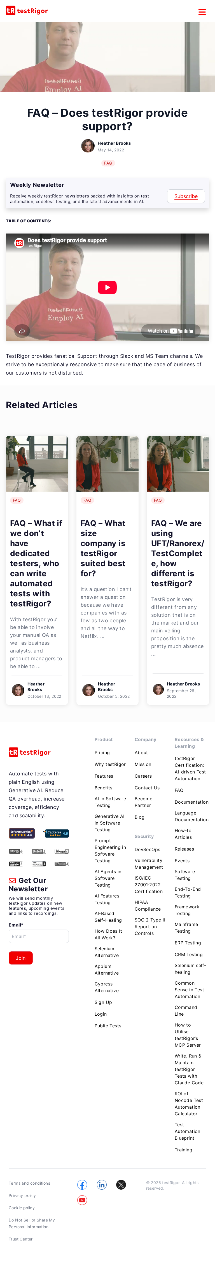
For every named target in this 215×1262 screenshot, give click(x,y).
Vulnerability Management (149, 864)
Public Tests (108, 1025)
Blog (140, 817)
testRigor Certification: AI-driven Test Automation (190, 768)
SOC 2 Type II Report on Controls (150, 926)
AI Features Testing (107, 899)
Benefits (104, 787)
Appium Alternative (107, 969)
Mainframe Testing (186, 928)
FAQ (108, 163)
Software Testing (185, 875)
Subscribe (186, 196)
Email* (16, 925)
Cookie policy (22, 1207)
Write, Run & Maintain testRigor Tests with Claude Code (189, 1069)
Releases (184, 849)
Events (182, 860)
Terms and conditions (29, 1183)
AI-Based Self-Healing (108, 917)
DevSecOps (147, 849)
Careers (143, 776)
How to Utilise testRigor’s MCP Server (188, 1035)
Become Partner (143, 802)
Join (21, 958)
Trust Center (21, 1239)
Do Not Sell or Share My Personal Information (32, 1223)
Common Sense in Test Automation (189, 989)
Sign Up (103, 1002)
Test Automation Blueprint (187, 1131)
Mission (143, 764)
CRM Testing (189, 954)
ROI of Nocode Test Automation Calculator (189, 1103)
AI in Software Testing (110, 802)
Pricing (102, 752)
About (141, 752)
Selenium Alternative (107, 952)
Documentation (192, 802)
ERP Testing (188, 943)
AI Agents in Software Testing (108, 878)
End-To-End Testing (188, 892)
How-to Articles (183, 834)
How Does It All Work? (108, 934)
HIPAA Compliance (148, 905)
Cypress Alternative (107, 987)
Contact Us (147, 787)
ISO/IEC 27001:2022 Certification (149, 884)
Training (183, 1150)
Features (104, 776)
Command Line (186, 1010)
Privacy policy (22, 1195)
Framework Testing (187, 910)
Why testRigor (110, 764)
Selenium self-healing (190, 969)
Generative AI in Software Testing (110, 822)
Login (101, 1014)
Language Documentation (192, 816)
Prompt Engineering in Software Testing (110, 850)
